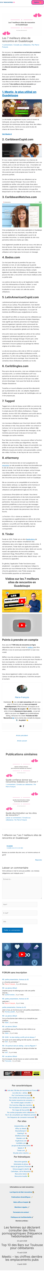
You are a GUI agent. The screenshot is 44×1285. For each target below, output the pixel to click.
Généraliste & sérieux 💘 (22, 1164)
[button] (37, 2)
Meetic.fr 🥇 (22, 1148)
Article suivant (22, 741)
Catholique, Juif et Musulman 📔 (22, 1171)
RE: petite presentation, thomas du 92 (15, 979)
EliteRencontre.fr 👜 (22, 1136)
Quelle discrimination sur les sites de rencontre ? (21, 814)
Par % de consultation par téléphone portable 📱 (22, 1115)
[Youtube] (20, 726)
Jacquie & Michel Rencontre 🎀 (22, 1145)
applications (30, 539)
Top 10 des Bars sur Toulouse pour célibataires (22, 1246)
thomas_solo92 (10, 1012)
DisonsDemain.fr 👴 (22, 1131)
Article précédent (22, 735)
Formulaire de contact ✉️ (22, 1212)
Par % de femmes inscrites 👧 (22, 1095)
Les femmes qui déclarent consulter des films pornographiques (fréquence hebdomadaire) (22, 1232)
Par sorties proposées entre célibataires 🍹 (22, 1112)
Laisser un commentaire (13, 818)
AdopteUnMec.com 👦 (22, 1126)
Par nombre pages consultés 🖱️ (22, 1102)
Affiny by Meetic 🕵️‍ (22, 1128)
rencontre (5, 465)
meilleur (30, 647)
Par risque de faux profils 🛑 (22, 1110)
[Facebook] (23, 726)
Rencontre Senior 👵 (22, 1174)
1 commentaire (7, 45)
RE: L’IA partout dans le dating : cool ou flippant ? (19, 1046)
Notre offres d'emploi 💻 (22, 1202)
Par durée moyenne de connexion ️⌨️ (22, 1100)
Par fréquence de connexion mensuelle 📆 (22, 1117)
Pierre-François (10, 984)
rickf (6, 1042)
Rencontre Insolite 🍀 (22, 1176)
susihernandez (10, 995)
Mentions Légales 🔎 (22, 1207)
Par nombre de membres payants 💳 (22, 1098)
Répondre (38, 860)
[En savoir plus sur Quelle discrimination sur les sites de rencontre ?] (22, 801)
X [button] (42, 1278)
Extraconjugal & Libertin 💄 (22, 1169)
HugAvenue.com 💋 (22, 1141)
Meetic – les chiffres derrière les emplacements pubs (22, 1258)
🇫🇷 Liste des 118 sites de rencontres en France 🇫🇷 (22, 1090)
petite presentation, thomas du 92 (14, 1007)
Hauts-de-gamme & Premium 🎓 (22, 1166)
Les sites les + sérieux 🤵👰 (22, 1093)
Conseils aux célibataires (22, 45)
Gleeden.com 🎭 (22, 1138)
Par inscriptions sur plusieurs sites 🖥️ (22, 1107)
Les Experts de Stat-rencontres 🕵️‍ (22, 1192)
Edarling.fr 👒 (22, 1133)
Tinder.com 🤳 (22, 1150)
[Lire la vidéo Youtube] (22, 601)
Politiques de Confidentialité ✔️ (22, 1217)
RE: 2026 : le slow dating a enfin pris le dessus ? (19, 1037)
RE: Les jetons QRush (9, 988)
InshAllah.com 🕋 (22, 1143)
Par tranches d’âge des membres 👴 (22, 1105)
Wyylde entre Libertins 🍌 (22, 1153)
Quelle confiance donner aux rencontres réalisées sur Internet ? (22, 781)
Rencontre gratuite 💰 (22, 1162)
